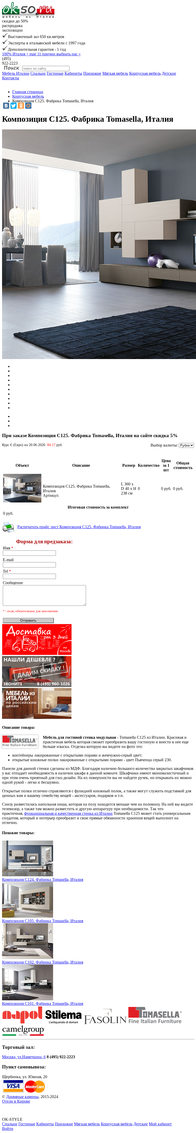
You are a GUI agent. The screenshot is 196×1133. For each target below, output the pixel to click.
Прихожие (92, 73)
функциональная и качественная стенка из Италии (68, 813)
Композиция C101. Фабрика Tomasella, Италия (42, 1003)
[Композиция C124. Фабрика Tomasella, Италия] (27, 875)
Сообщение (13, 583)
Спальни (38, 73)
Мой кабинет (160, 1124)
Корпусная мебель (145, 73)
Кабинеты (73, 73)
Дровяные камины (22, 1096)
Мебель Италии (15, 73)
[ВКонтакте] (6, 106)
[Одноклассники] (21, 106)
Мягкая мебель (115, 73)
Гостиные (55, 73)
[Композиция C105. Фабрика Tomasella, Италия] (27, 916)
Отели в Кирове (16, 1101)
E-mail (8, 560)
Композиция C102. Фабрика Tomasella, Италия (42, 962)
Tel (7, 571)
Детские (169, 73)
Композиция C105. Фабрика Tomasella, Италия (42, 921)
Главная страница (27, 92)
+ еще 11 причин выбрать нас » (41, 54)
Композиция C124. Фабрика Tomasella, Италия (42, 879)
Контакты (10, 78)
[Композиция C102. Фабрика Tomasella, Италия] (27, 957)
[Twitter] (13, 106)
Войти (7, 1128)
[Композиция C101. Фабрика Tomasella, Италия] (27, 999)
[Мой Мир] (28, 106)
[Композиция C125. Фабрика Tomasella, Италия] (22, 501)
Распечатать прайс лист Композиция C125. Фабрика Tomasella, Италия (79, 527)
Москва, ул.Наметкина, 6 (24, 1057)
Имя (8, 548)
